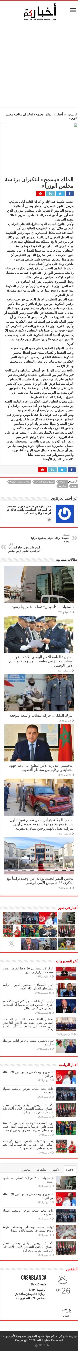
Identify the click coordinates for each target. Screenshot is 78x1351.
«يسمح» (63, 481)
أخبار (60, 114)
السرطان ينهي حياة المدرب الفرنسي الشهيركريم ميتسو (24, 547)
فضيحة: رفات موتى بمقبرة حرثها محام (50, 538)
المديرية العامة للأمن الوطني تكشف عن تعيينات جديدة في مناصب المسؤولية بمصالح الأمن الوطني (41, 661)
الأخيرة (70, 1169)
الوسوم (26, 1169)
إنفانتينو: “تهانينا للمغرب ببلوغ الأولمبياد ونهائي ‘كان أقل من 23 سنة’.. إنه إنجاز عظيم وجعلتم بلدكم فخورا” (28, 1144)
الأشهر (56, 1169)
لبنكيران (62, 486)
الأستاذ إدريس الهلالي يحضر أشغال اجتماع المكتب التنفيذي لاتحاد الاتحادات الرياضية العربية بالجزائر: (28, 1108)
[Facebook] (44, 1345)
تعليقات (41, 1169)
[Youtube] (36, 1345)
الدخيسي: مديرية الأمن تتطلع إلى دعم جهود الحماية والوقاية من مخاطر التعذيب (41, 767)
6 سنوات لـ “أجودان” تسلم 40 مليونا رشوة (42, 607)
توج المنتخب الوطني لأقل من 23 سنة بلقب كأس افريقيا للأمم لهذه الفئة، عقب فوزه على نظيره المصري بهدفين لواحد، (28, 1126)
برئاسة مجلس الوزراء (19, 481)
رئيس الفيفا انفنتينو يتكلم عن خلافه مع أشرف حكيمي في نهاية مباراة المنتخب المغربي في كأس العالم (28, 1005)
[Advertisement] (39, 65)
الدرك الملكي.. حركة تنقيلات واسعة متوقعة (41, 715)
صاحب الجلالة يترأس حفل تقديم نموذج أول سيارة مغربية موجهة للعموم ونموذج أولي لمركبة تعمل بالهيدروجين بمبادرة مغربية (42, 824)
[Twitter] (40, 1345)
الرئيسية (72, 114)
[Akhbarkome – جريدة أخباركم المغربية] (40, 11)
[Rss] (47, 1345)
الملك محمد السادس (44, 481)
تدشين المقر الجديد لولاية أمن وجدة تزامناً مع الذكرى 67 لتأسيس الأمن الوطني (40, 880)
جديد (74, 486)
